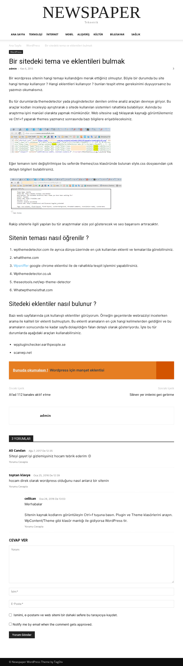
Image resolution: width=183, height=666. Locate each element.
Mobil (69, 34)
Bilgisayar (117, 34)
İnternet (52, 34)
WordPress (33, 45)
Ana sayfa (18, 34)
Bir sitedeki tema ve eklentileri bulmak (67, 61)
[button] (168, 34)
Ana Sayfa (15, 45)
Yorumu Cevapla (18, 462)
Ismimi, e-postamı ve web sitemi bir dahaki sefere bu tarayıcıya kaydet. (66, 615)
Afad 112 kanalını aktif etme (30, 395)
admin (13, 68)
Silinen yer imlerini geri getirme (152, 395)
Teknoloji (35, 34)
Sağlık (135, 34)
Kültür (98, 34)
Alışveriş (83, 34)
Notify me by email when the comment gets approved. (52, 624)
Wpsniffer (21, 265)
